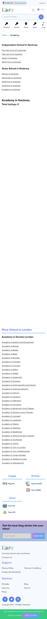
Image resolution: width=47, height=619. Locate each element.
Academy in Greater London (17, 337)
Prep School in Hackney (12, 54)
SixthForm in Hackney (11, 82)
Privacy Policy (7, 568)
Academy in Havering (11, 397)
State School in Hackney (15, 69)
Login (42, 9)
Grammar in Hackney (11, 86)
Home (4, 35)
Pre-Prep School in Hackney (14, 50)
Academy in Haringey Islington (15, 389)
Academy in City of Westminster (16, 451)
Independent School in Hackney (19, 45)
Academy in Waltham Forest (14, 459)
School (27, 588)
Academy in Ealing (10, 370)
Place (4, 592)
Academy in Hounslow (11, 405)
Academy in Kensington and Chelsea (18, 409)
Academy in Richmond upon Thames (18, 436)
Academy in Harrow (10, 393)
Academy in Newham (11, 428)
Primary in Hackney (10, 74)
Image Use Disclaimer (11, 572)
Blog (26, 584)
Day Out (5, 588)
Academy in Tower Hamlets (14, 455)
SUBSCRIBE (38, 536)
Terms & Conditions (32, 568)
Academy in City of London (14, 448)
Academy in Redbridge (12, 432)
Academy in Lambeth (11, 416)
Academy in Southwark (12, 440)
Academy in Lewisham (11, 420)
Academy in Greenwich (12, 377)
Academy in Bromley (11, 358)
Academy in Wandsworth (13, 463)
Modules (5, 584)
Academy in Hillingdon (11, 401)
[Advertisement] (23, 222)
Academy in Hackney (11, 90)
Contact (42, 3)
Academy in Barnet (10, 346)
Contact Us (7, 558)
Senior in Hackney (9, 58)
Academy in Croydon (11, 366)
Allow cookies (31, 615)
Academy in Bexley (10, 350)
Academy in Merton (10, 424)
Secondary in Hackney (11, 78)
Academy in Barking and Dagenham (18, 342)
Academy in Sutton (10, 444)
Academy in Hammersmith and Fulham (19, 385)
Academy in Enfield (10, 374)
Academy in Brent (9, 354)
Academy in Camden (11, 362)
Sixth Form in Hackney (11, 62)
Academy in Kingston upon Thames (17, 413)
